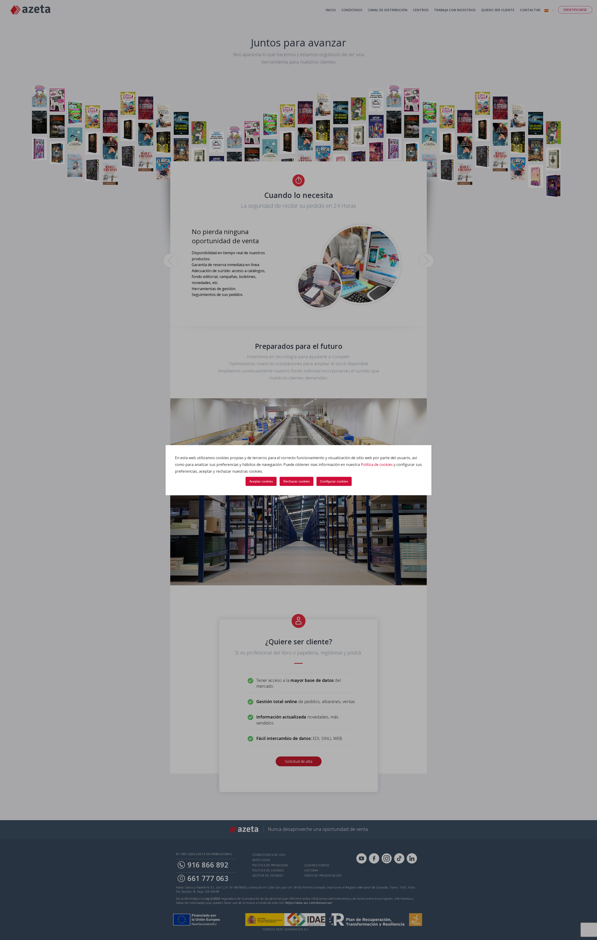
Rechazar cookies (296, 481)
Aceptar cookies (261, 481)
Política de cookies (377, 464)
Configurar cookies (334, 481)
